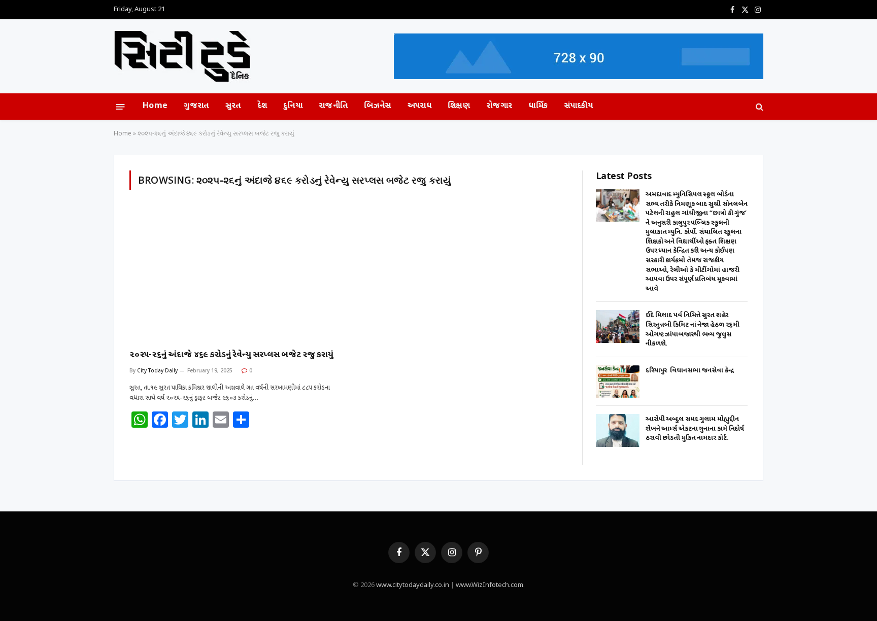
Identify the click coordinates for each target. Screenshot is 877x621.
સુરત (233, 106)
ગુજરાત (196, 106)
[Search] (758, 106)
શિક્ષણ (459, 106)
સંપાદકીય (578, 106)
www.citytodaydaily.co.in (412, 585)
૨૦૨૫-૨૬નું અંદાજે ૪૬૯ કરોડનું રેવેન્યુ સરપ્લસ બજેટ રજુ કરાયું (231, 355)
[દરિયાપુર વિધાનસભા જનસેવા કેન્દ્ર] (617, 381)
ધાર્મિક (538, 106)
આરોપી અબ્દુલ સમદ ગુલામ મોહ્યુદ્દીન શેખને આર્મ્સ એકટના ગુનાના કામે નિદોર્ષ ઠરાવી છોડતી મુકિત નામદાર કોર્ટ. (695, 428)
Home (155, 106)
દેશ (262, 106)
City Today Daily (157, 370)
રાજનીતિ (333, 106)
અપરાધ (419, 106)
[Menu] (120, 106)
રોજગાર (499, 106)
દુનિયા (292, 106)
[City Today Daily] (182, 56)
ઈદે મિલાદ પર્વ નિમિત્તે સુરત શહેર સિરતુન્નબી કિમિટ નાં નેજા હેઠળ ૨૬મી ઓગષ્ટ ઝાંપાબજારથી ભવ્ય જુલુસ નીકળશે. (692, 329)
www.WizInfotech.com (489, 585)
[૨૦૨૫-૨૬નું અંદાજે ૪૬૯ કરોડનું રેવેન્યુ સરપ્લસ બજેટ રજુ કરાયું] (234, 275)
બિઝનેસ (377, 106)
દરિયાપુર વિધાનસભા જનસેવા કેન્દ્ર (690, 370)
